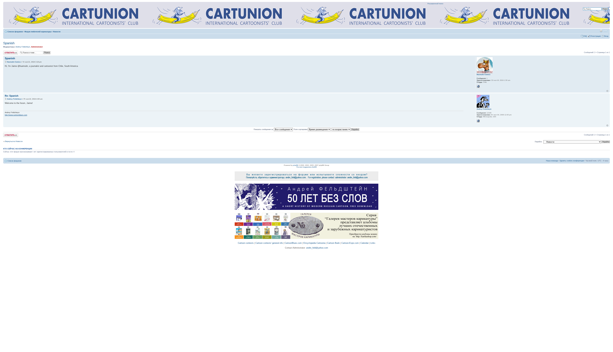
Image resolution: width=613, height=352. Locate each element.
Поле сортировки (301, 129)
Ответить (7, 52)
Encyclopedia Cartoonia (314, 243)
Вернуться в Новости (14, 141)
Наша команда (552, 161)
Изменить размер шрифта (606, 31)
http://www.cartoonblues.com (16, 115)
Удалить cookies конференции (572, 161)
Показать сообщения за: (264, 129)
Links (372, 243)
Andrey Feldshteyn (22, 47)
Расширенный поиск (435, 3)
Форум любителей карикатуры (37, 32)
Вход (606, 36)
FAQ (585, 36)
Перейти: (538, 142)
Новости (57, 32)
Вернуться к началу (607, 91)
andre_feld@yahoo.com (317, 248)
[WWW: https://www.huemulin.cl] (478, 86)
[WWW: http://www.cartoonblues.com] (478, 120)
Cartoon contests (246, 243)
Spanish (9, 43)
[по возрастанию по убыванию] (345, 129)
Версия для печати (601, 31)
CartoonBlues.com (293, 243)
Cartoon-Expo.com (350, 243)
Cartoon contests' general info (269, 243)
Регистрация (595, 36)
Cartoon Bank (333, 243)
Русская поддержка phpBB (306, 167)
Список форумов (15, 32)
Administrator (37, 47)
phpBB (295, 165)
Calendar (364, 243)
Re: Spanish (11, 95)
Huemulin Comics (14, 62)
